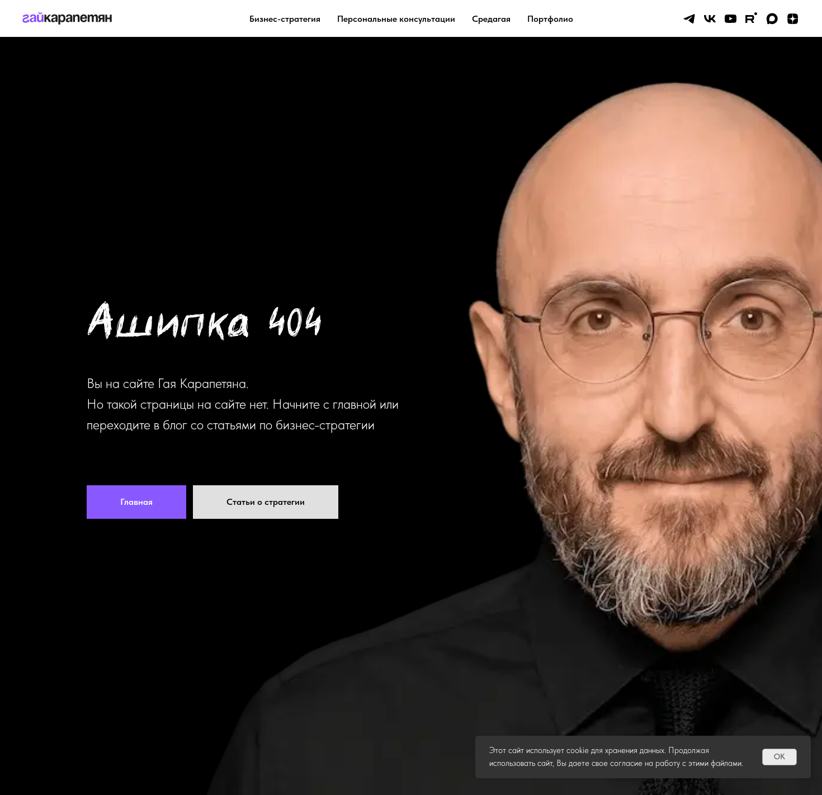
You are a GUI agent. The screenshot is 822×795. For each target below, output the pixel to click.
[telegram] (689, 19)
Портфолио (550, 18)
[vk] (710, 19)
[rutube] (751, 19)
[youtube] (731, 19)
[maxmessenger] (772, 19)
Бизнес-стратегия (284, 18)
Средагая (491, 18)
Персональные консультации (396, 18)
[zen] (793, 19)
